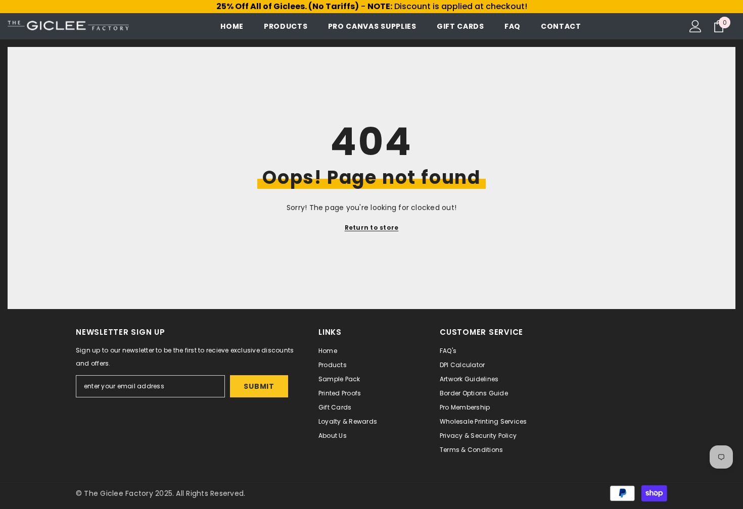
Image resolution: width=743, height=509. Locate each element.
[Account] (695, 26)
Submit (259, 386)
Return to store (372, 227)
